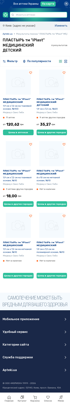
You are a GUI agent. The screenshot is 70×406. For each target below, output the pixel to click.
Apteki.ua (8, 34)
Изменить (61, 25)
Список (48, 400)
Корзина (35, 400)
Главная (9, 400)
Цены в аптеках (18, 132)
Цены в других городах (52, 132)
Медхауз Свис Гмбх (13, 112)
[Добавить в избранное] (30, 72)
